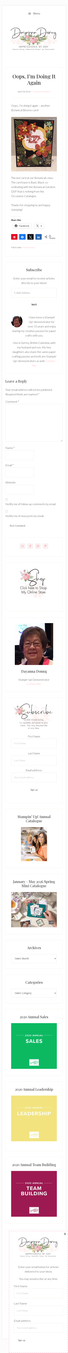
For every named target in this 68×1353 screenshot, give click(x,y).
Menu (36, 13)
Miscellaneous (28, 247)
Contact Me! (34, 683)
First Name (34, 736)
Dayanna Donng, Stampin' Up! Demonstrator (34, 40)
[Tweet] (30, 236)
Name (10, 447)
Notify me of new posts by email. (24, 515)
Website (10, 482)
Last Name (34, 753)
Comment (12, 401)
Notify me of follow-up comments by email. (30, 504)
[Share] (22, 236)
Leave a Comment (42, 91)
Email (9, 465)
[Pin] (14, 236)
